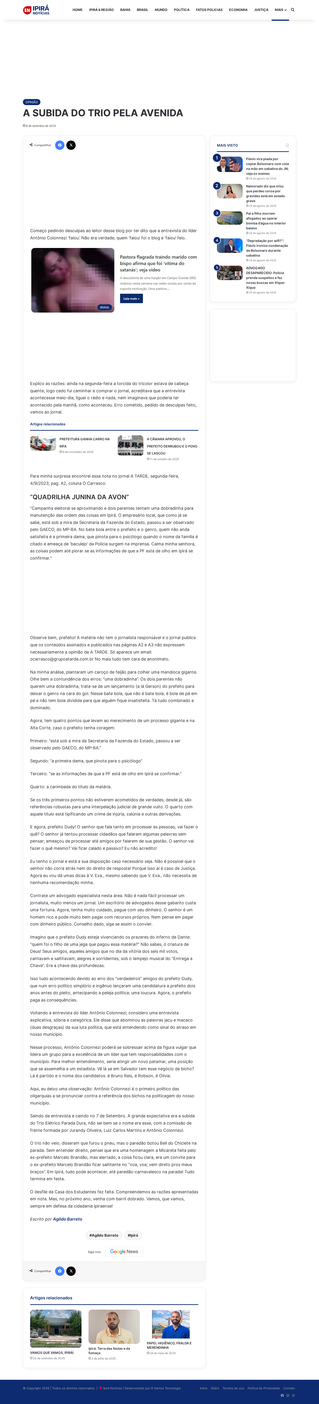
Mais (279, 10)
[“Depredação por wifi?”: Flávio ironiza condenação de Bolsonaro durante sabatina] (230, 245)
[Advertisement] (159, 56)
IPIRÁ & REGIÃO (101, 10)
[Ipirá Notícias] (36, 10)
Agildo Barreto (67, 1219)
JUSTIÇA (261, 10)
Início (203, 1388)
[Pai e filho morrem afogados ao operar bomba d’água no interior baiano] (230, 218)
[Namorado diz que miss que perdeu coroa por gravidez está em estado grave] (230, 191)
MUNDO (161, 10)
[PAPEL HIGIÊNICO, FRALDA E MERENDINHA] (172, 1324)
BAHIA (125, 10)
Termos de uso (233, 1388)
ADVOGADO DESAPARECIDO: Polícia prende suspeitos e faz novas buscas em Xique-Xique (266, 277)
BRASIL (142, 10)
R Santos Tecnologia (166, 1388)
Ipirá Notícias (113, 1388)
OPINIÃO (31, 102)
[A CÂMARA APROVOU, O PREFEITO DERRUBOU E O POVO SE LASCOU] (130, 445)
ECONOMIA (238, 10)
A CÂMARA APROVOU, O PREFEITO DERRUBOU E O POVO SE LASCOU (172, 446)
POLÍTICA (181, 10)
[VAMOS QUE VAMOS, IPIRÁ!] (56, 1329)
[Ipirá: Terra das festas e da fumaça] (114, 1327)
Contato (289, 1388)
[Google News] (124, 1252)
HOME (78, 10)
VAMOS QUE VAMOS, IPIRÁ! (52, 1353)
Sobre (215, 1388)
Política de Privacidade (264, 1388)
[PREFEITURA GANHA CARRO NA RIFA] (43, 443)
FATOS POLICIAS (209, 10)
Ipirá (134, 1235)
